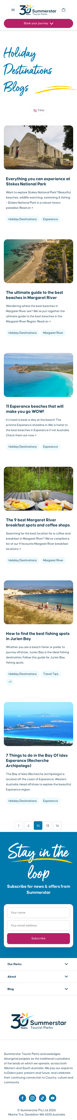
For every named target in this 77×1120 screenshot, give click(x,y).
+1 (10, 682)
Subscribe (38, 938)
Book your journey (36, 23)
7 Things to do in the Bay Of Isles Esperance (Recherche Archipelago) (37, 760)
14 (57, 825)
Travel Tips (50, 674)
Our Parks (14, 964)
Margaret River (53, 332)
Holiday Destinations (23, 219)
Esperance (50, 219)
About (11, 976)
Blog (10, 989)
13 (47, 825)
